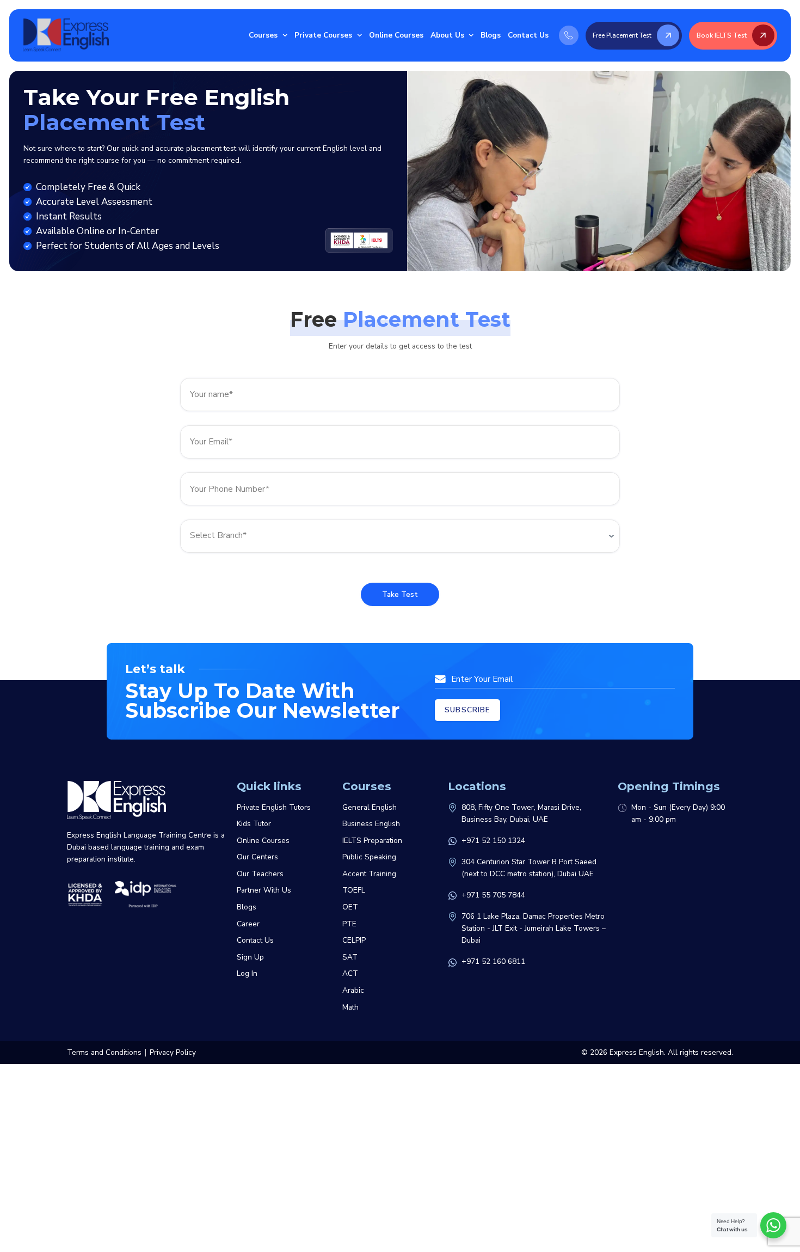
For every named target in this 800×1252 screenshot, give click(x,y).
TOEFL (353, 890)
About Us (447, 35)
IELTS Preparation (372, 840)
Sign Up (250, 957)
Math (350, 1007)
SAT (350, 957)
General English (369, 807)
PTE (349, 924)
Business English (371, 824)
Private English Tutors (274, 807)
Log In (247, 973)
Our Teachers (260, 874)
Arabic (353, 990)
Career (248, 924)
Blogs (491, 35)
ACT (350, 973)
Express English (637, 1052)
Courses (263, 35)
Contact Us (528, 35)
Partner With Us (264, 890)
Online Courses (396, 35)
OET (350, 907)
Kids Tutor (254, 824)
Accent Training (369, 874)
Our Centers (257, 857)
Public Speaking (369, 857)
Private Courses (323, 35)
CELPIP (354, 940)
